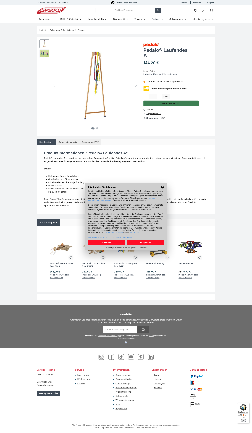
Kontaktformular (45, 385)
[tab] (46, 142)
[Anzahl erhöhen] (159, 96)
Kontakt (81, 383)
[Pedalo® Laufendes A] (95, 85)
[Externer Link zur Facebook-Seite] (112, 356)
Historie (157, 379)
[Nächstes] (136, 85)
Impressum (121, 408)
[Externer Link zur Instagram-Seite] (102, 356)
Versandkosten (118, 425)
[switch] (243, 420)
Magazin (210, 3)
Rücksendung (84, 379)
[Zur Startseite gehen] (51, 10)
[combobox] (125, 10)
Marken (184, 3)
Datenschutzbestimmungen (109, 336)
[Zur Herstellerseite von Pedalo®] (177, 45)
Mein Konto (83, 375)
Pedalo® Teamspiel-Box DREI (125, 265)
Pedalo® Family (155, 263)
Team (156, 375)
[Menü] (247, 404)
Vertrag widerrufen (48, 393)
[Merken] (71, 257)
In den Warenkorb (171, 103)
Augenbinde (185, 263)
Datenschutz (122, 396)
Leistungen (159, 383)
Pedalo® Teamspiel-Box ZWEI (93, 265)
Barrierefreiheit (123, 375)
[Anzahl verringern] (146, 96)
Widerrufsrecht (123, 391)
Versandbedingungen (126, 387)
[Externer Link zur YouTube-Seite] (131, 356)
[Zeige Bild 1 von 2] (93, 128)
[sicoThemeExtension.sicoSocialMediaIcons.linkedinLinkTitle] (150, 356)
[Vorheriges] (54, 85)
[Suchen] (158, 10)
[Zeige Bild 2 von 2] (97, 128)
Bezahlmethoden (124, 379)
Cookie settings (123, 383)
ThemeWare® (151, 428)
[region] (89, 85)
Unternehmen (159, 369)
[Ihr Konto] (203, 10)
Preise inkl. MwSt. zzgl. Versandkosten (160, 74)
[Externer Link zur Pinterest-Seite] (141, 356)
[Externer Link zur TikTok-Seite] (121, 356)
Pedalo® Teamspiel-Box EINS (61, 265)
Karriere (158, 387)
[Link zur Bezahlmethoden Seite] (196, 376)
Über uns (197, 3)
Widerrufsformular (125, 400)
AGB (151, 336)
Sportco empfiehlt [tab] (48, 222)
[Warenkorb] (211, 10)
